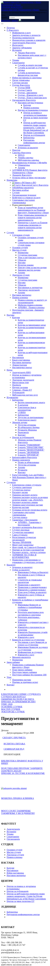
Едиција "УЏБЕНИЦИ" (29, 445)
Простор (16, 150)
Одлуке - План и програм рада (32, 97)
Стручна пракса (19, 517)
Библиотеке (23, 415)
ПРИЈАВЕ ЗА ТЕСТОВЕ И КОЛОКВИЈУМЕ (23, 773)
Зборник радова (19, 422)
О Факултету (13, 30)
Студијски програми (27, 255)
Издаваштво (12, 397)
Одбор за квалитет (21, 570)
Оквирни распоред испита (24, 495)
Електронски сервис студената (26, 485)
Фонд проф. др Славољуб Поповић (29, 547)
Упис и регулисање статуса (30, 257)
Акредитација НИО (21, 372)
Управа (15, 60)
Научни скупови (20, 387)
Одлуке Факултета (21, 85)
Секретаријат (18, 62)
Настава (21, 262)
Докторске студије (21, 275)
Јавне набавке (13, 662)
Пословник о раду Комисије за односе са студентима (32, 643)
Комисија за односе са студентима (28, 640)
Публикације (18, 392)
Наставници (18, 357)
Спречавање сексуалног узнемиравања (23, 201)
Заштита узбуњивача (22, 47)
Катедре (27, 105)
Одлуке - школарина (27, 92)
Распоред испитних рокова (25, 502)
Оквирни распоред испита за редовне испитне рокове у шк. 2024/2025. (30, 498)
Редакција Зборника (27, 430)
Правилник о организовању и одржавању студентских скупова (27, 561)
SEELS (21, 155)
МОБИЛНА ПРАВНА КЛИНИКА (17, 798)
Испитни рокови (26, 265)
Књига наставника (21, 360)
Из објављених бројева (28, 427)
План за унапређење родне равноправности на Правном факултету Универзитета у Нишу (33, 210)
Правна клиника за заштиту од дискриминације (32, 301)
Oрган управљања (21, 80)
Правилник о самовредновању (32, 587)
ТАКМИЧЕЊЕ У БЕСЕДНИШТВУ (18, 813)
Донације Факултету (22, 175)
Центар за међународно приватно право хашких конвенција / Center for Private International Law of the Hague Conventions (35, 127)
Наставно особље (20, 190)
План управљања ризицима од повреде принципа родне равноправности (32, 217)
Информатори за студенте (30, 652)
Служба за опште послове (30, 65)
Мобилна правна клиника (30, 305)
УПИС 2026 (6, 704)
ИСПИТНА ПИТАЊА (14, 744)
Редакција (22, 470)
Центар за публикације (34, 135)
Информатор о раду (21, 33)
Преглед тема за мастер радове (32, 267)
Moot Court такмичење (22, 545)
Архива (21, 167)
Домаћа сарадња (25, 157)
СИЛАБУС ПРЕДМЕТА (14, 737)
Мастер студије (19, 250)
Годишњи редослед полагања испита (29, 510)
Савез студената (19, 535)
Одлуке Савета (25, 90)
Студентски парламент (23, 532)
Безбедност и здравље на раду (26, 197)
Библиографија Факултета (24, 457)
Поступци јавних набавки (24, 672)
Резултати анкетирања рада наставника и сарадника (31, 613)
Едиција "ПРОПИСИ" (28, 455)
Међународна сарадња (28, 160)
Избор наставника (15, 873)
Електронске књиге (27, 420)
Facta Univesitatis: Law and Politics (28, 475)
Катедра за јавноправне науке (32, 325)
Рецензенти (23, 432)
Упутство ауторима (27, 425)
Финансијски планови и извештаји (28, 40)
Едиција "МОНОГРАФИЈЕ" (31, 450)
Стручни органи (20, 82)
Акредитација (13, 829)
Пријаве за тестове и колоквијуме (28, 550)
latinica (15, 20)
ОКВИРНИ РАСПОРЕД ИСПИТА (17, 699)
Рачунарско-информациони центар (34, 141)
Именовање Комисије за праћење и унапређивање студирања (30, 607)
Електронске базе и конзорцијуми (27, 408)
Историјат (17, 50)
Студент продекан (20, 530)
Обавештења (24, 165)
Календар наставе (20, 507)
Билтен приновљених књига (31, 402)
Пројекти (16, 385)
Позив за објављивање (28, 462)
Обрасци (22, 260)
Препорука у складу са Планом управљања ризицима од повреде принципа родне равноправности (32, 226)
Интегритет (17, 45)
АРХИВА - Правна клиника (31, 307)
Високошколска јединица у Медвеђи (29, 162)
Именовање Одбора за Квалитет (33, 572)
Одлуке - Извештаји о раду (30, 95)
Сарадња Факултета (21, 152)
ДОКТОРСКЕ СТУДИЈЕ (13, 711)
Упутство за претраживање (30, 417)
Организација (13, 839)
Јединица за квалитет (28, 147)
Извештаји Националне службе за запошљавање (33, 633)
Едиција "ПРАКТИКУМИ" (31, 447)
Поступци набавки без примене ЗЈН (29, 675)
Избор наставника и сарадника (27, 77)
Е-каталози (23, 405)
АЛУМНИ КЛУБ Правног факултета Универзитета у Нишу (29, 171)
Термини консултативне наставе (27, 505)
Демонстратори (19, 365)
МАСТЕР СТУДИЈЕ (10, 709)
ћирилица (5, 20)
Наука (9, 370)
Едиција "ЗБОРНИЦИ (28, 452)
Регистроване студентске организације (24, 538)
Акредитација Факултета (24, 42)
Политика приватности (23, 38)
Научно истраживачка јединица (33, 110)
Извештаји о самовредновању (32, 590)
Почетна (11, 28)
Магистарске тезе (20, 382)
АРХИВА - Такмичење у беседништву (29, 523)
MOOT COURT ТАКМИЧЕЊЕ (16, 811)
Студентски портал (21, 490)
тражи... (5, 17)
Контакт (22, 435)
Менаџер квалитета (21, 657)
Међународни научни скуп (25, 395)
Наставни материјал (21, 295)
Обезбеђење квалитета (23, 187)
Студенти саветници (22, 487)
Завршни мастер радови (29, 270)
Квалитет (11, 565)
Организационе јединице (24, 195)
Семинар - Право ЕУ (22, 390)
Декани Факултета (26, 52)
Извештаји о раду (26, 637)
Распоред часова (20, 492)
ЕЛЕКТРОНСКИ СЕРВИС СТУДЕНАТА (21, 694)
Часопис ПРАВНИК (21, 542)
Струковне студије (21, 235)
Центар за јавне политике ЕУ (20, 901)
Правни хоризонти (21, 460)
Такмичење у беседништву (25, 520)
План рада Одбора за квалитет (32, 592)
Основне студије (20, 247)
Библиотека (28, 137)
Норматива (12, 180)
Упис (9, 677)
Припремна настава (21, 680)
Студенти (11, 482)
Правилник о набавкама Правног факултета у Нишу (28, 666)
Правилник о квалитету (29, 585)
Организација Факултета (24, 100)
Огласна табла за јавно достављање (29, 177)
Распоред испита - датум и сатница (29, 552)
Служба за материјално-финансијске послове (29, 73)
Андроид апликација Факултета (27, 527)
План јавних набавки (22, 670)
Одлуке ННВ (24, 87)
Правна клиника (31, 107)
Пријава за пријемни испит (25, 682)
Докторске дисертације (29, 290)
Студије (16, 192)
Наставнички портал (22, 367)
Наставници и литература (30, 287)
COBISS (22, 412)
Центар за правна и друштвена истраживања (35, 113)
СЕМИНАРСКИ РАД (14, 749)
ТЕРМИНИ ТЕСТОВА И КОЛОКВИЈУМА (24, 556)
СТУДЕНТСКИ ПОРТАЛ (13, 696)
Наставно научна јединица (30, 102)
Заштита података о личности (26, 35)
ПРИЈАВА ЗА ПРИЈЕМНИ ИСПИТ (18, 701)
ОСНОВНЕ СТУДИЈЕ (11, 706)
